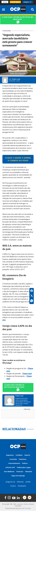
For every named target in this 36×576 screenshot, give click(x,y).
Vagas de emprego (18, 476)
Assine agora (15, 2)
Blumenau (20, 482)
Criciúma (13, 486)
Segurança (10, 455)
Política (25, 463)
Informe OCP (10, 467)
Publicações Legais (24, 467)
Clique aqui (27, 373)
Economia (13, 459)
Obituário (28, 471)
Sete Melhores (9, 471)
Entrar (5, 2)
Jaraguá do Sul (10, 482)
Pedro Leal (16, 79)
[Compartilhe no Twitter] (31, 296)
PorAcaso (19, 471)
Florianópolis (22, 486)
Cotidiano (19, 455)
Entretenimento (14, 463)
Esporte (27, 455)
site (4, 320)
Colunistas (22, 459)
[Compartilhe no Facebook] (31, 291)
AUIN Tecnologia (26, 508)
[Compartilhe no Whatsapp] (31, 301)
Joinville (28, 482)
